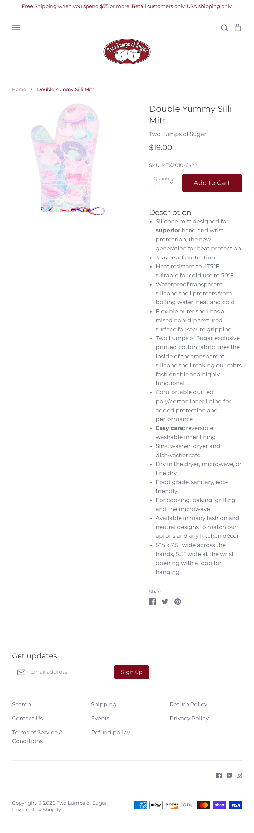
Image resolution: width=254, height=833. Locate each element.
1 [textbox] (155, 185)
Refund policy (110, 732)
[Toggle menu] (16, 27)
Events (100, 718)
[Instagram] (237, 775)
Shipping (104, 704)
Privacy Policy (189, 718)
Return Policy (188, 704)
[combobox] (163, 183)
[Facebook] (216, 775)
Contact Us (27, 718)
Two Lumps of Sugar (177, 134)
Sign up (132, 672)
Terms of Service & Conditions (37, 736)
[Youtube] (227, 775)
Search (21, 704)
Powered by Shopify (36, 810)
